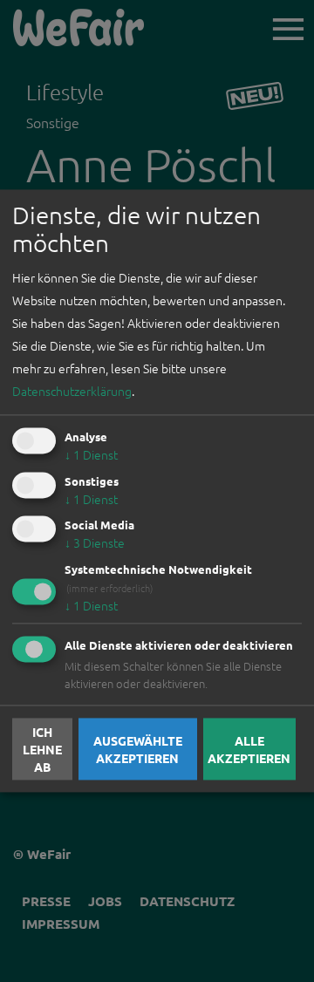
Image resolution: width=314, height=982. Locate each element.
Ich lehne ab (42, 749)
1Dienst (91, 454)
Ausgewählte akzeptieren (137, 749)
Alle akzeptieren (249, 749)
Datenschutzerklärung (72, 390)
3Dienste (95, 543)
